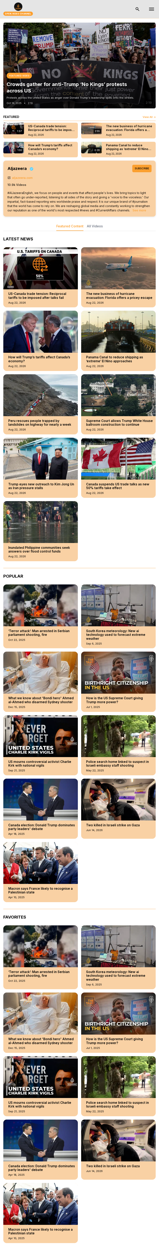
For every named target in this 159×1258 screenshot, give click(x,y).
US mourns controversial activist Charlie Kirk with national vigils (39, 763)
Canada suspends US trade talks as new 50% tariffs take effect (117, 486)
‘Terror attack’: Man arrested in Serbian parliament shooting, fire (39, 633)
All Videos (95, 226)
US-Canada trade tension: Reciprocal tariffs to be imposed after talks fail (37, 295)
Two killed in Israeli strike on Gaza (113, 825)
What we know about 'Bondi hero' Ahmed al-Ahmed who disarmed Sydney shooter (41, 700)
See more (139, 210)
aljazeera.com (20, 178)
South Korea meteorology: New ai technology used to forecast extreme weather (115, 634)
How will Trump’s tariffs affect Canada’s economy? (39, 359)
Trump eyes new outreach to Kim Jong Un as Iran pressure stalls (41, 486)
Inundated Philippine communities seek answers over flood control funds (39, 549)
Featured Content (69, 226)
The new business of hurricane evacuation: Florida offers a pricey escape (119, 295)
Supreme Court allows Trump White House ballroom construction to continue (119, 423)
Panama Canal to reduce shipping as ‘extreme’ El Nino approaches (114, 359)
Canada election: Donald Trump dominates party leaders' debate (41, 827)
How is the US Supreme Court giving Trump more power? (114, 700)
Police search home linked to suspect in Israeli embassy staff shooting (117, 763)
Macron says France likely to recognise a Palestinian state (40, 890)
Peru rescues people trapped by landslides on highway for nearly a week (39, 423)
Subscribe (142, 168)
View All (149, 117)
